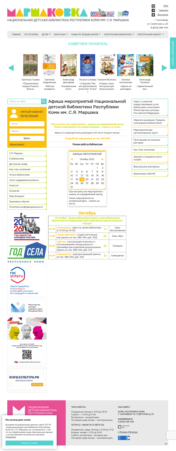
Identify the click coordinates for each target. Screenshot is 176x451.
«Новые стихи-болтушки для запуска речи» (106, 84)
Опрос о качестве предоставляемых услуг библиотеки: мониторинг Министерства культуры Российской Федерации (147, 107)
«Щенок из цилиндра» (125, 84)
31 (71, 187)
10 (71, 175)
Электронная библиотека (118, 34)
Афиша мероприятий (87, 154)
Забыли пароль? (16, 144)
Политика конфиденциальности (26, 206)
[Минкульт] (26, 306)
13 (87, 175)
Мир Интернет (16, 196)
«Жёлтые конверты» (49, 84)
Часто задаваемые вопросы (24, 180)
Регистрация (29, 116)
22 (97, 179)
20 (87, 179)
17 (72, 179)
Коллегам (14, 190)
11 (77, 175)
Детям (45, 34)
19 (82, 179)
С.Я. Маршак (16, 153)
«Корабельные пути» (68, 84)
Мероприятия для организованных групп (146, 131)
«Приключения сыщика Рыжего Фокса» (30, 84)
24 (71, 183)
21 (92, 179)
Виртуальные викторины (147, 166)
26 (81, 183)
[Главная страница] (68, 10)
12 (82, 175)
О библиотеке (16, 158)
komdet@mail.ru (125, 419)
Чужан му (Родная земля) (84, 34)
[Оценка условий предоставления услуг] (26, 352)
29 (97, 183)
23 (102, 179)
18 (76, 179)
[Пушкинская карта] (26, 328)
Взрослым (59, 34)
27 (87, 183)
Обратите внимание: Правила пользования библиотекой (149, 121)
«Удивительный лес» (145, 84)
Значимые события (19, 201)
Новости (13, 185)
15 (97, 175)
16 (102, 175)
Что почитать (31, 34)
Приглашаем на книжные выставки (147, 141)
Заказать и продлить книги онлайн (148, 158)
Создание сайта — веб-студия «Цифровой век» (123, 426)
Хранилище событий (144, 173)
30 (102, 183)
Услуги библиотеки (19, 174)
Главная (16, 34)
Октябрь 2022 (87, 159)
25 (76, 183)
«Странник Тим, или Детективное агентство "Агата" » (87, 85)
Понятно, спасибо (29, 443)
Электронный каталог (149, 34)
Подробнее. (11, 437)
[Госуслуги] (26, 280)
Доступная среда (18, 164)
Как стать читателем (19, 169)
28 (92, 183)
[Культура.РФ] (26, 379)
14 (92, 175)
